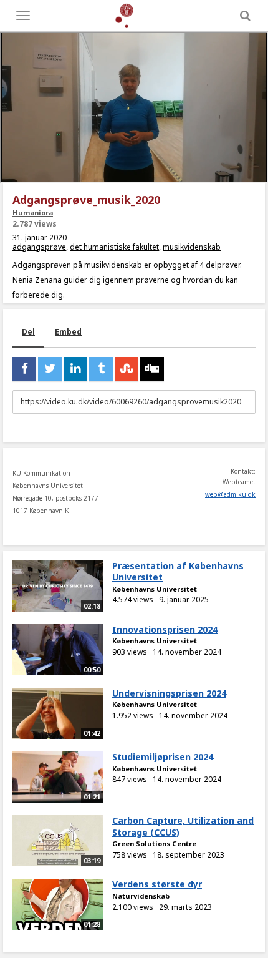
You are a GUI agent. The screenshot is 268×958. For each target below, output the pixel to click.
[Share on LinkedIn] (75, 369)
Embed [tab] (68, 331)
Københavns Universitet (154, 589)
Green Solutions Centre (154, 843)
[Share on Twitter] (50, 369)
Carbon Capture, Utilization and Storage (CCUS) (183, 826)
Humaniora (32, 212)
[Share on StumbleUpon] (126, 369)
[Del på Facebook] (24, 369)
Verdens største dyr (157, 884)
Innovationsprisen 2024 (165, 629)
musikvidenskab (192, 247)
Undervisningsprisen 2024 (169, 693)
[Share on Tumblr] (101, 369)
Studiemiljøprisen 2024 (162, 757)
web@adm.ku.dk (230, 494)
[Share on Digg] (152, 369)
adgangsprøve (39, 247)
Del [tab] (28, 331)
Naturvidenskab (141, 896)
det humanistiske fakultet (114, 247)
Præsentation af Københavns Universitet (178, 572)
